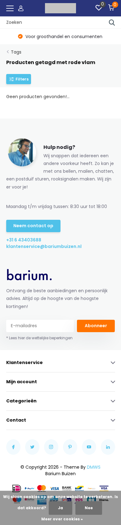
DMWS (94, 467)
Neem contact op (33, 226)
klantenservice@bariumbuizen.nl (33, 246)
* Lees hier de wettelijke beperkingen (39, 338)
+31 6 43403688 (23, 240)
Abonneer (96, 326)
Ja (60, 507)
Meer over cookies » (62, 519)
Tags (16, 52)
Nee (89, 507)
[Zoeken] (112, 23)
